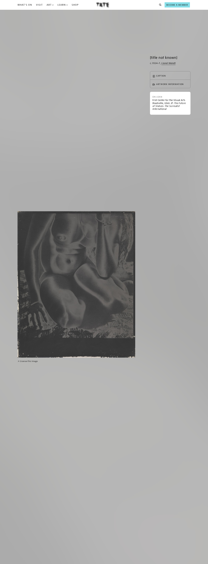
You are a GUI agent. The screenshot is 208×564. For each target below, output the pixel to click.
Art (49, 4)
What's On (25, 4)
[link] (28, 361)
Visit (39, 4)
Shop (75, 4)
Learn (62, 4)
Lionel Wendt (168, 63)
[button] (159, 5)
